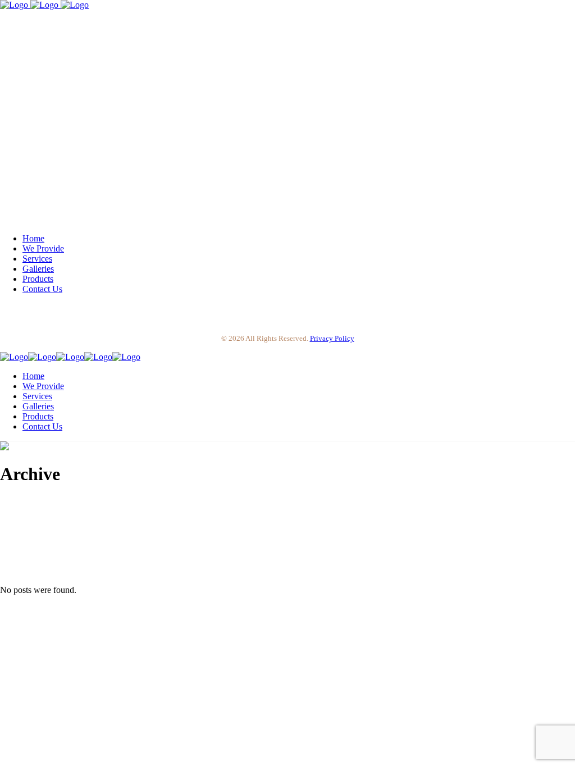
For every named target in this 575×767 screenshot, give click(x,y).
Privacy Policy (332, 338)
